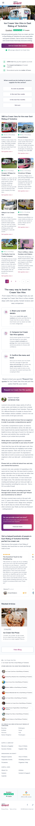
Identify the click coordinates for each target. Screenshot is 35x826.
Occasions (4, 762)
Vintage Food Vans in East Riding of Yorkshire (17, 714)
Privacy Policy (4, 809)
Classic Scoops (23, 215)
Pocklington (22, 735)
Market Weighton (6, 735)
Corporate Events (6, 760)
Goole (20, 730)
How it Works (23, 746)
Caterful (3, 776)
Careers (3, 773)
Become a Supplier (7, 746)
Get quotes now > (7, 151)
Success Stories (6, 749)
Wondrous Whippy (24, 173)
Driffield (3, 730)
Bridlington (22, 728)
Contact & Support (24, 773)
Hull (20, 732)
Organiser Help (23, 762)
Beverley (3, 728)
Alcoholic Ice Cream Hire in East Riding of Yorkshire (19, 703)
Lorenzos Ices (6, 137)
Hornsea (3, 732)
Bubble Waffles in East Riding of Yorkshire (16, 687)
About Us (4, 770)
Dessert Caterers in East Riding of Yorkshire (16, 719)
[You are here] (2, 660)
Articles (21, 770)
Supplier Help (23, 749)
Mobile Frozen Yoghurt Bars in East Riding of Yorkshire (16, 708)
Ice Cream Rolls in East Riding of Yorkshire (16, 698)
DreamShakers (23, 137)
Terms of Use (13, 809)
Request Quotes (6, 757)
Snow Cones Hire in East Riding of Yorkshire (17, 682)
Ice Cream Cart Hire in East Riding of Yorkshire (17, 671)
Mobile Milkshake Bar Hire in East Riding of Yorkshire (19, 692)
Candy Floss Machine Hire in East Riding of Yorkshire (19, 676)
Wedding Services (24, 760)
